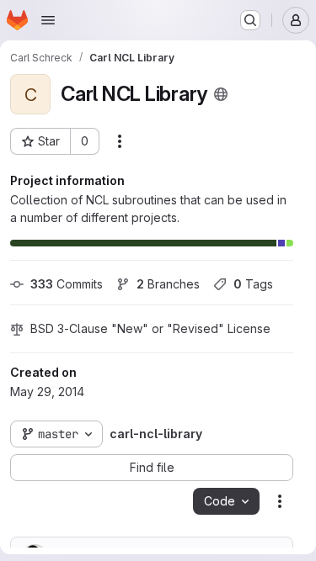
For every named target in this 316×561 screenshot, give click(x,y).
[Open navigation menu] (48, 20)
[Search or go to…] (250, 20)
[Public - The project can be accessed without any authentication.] (221, 94)
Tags (253, 284)
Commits (66, 284)
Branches (168, 284)
